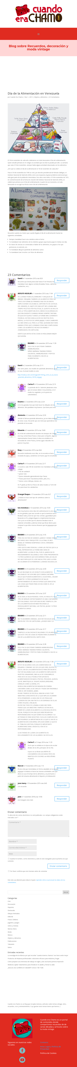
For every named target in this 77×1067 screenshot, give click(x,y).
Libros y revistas (13, 926)
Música (10, 935)
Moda (10, 932)
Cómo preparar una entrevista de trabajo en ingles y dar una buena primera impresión (36, 962)
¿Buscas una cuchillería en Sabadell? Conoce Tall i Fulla (25, 968)
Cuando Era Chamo (16, 97)
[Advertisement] (38, 71)
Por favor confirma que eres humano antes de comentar (28, 871)
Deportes (11, 907)
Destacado (11, 910)
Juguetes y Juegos (13, 923)
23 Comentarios (54, 97)
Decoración (11, 904)
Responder (62, 280)
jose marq (22, 783)
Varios (10, 947)
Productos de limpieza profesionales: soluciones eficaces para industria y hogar (33, 958)
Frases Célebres (13, 920)
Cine (9, 901)
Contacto (44, 1042)
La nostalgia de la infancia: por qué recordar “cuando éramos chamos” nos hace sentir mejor (38, 955)
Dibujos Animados (14, 913)
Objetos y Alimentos (40, 97)
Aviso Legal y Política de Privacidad (50, 1047)
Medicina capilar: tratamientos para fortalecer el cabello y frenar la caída (31, 965)
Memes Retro (12, 929)
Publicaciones (12, 941)
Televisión (11, 944)
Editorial (10, 917)
